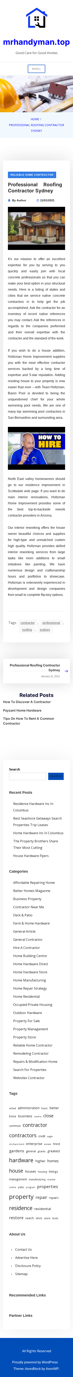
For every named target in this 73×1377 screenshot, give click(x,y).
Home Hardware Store (30, 972)
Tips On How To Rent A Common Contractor (28, 720)
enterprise (34, 1144)
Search (14, 769)
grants (42, 1151)
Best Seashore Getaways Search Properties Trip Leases (37, 821)
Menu (36, 69)
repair (41, 1197)
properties (47, 1186)
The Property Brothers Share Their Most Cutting (35, 844)
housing (42, 1171)
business (25, 1116)
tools (55, 1218)
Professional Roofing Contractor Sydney (35, 667)
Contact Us (23, 1249)
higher (40, 1161)
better (54, 1108)
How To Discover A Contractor (27, 702)
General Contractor (28, 939)
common (15, 1126)
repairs (54, 1198)
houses (30, 1171)
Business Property (27, 899)
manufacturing (37, 1179)
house (16, 1170)
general (31, 1151)
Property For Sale (26, 1021)
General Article (24, 931)
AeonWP (52, 1368)
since (39, 1218)
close (48, 1116)
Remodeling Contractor (31, 1053)
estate (47, 1144)
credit (41, 1136)
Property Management (30, 1029)
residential (42, 1208)
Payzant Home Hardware (22, 710)
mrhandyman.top (36, 42)
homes (53, 1160)
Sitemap (21, 1274)
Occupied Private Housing (32, 1004)
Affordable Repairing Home (34, 882)
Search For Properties (29, 1069)
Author (21, 200)
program (30, 1187)
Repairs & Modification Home (35, 1061)
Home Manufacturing (29, 980)
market (51, 1179)
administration (29, 1108)
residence (20, 1208)
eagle (50, 1136)
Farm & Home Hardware (31, 923)
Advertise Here (26, 1257)
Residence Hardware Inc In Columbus (33, 806)
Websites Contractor (29, 1078)
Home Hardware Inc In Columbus (38, 833)
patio (21, 1187)
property (21, 1197)
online (12, 1187)
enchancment (16, 1144)
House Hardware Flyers (31, 856)
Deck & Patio (22, 915)
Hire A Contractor (26, 947)
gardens (16, 1150)
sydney (45, 629)
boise (12, 1116)
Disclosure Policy (28, 1266)
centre (37, 1116)
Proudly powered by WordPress (35, 1362)
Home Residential (26, 996)
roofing (27, 629)
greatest (53, 1151)
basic (44, 1108)
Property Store (24, 1037)
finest (56, 1144)
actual (12, 1108)
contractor (27, 623)
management (18, 1179)
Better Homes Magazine (31, 891)
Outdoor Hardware (27, 1013)
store (47, 1218)
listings (53, 1171)
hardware (21, 1160)
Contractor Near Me (28, 907)
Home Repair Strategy (30, 988)
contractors (22, 1135)
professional (51, 623)
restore (16, 1217)
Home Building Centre (30, 956)
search (29, 1218)
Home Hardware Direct (30, 964)
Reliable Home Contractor (32, 174)
